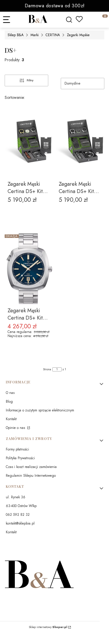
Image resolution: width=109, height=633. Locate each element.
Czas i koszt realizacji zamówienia (31, 466)
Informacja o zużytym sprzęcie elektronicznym (40, 410)
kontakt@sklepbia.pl (20, 523)
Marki (35, 35)
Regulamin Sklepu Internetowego (31, 475)
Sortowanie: (15, 97)
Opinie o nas (16, 427)
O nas (10, 392)
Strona (47, 369)
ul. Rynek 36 (15, 497)
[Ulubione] (79, 19)
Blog (9, 401)
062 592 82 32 (18, 514)
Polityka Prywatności (20, 458)
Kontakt (11, 419)
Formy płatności (17, 449)
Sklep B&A (16, 35)
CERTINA (53, 35)
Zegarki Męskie (78, 35)
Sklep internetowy (48, 627)
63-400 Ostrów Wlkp (21, 505)
